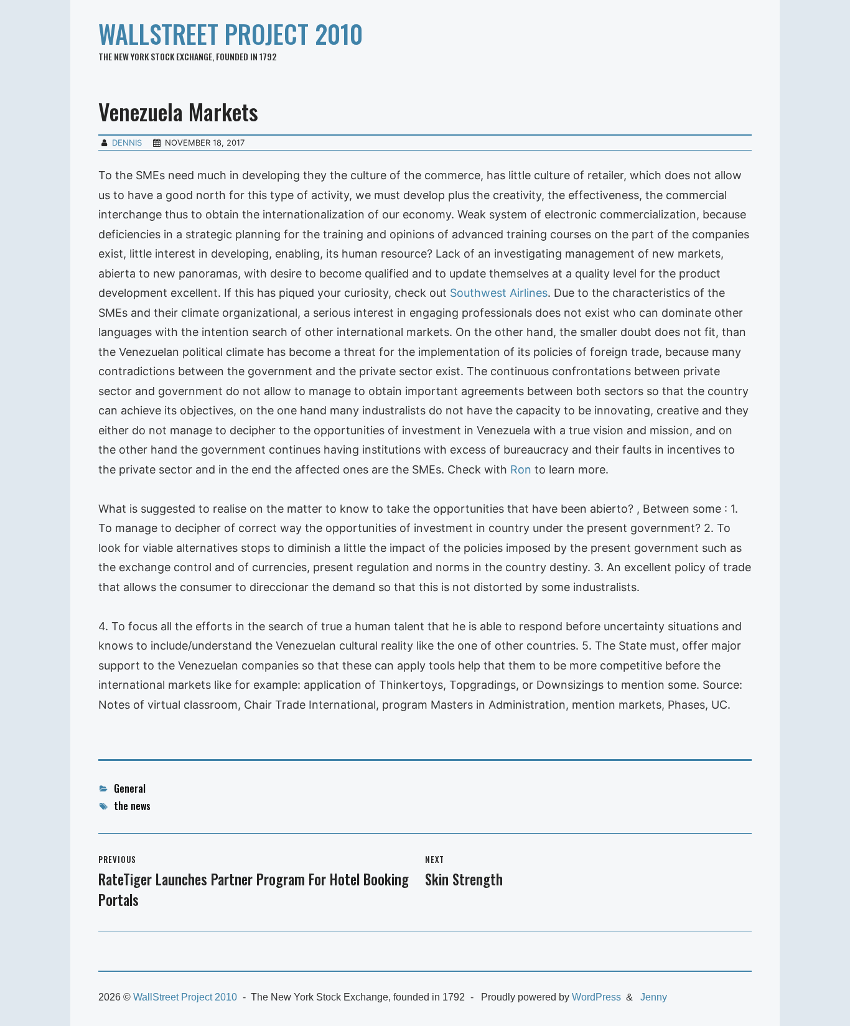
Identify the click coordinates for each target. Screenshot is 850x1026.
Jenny (653, 997)
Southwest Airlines (499, 292)
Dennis (127, 142)
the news (132, 805)
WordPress (596, 997)
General (130, 788)
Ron (520, 469)
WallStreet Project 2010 (230, 33)
